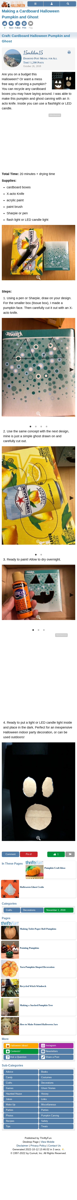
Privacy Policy (38, 1145)
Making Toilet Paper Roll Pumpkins (38, 928)
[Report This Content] (70, 854)
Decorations (29, 910)
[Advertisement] (38, 143)
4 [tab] (46, 426)
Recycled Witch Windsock (33, 986)
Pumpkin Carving (50, 1115)
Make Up (10, 1104)
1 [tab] (30, 426)
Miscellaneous (48, 1104)
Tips (8, 1126)
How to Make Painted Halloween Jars (39, 1024)
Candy (9, 1077)
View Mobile (47, 1141)
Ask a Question (18, 1057)
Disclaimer (22, 1145)
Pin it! (29, 854)
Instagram (50, 1045)
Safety (44, 1121)
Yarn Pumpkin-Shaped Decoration (37, 967)
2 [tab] (36, 426)
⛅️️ (63, 1149)
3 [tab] (41, 426)
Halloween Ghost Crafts (32, 887)
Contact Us (54, 1145)
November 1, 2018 (55, 910)
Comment (11, 854)
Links (44, 1099)
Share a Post (52, 1057)
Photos (9, 1115)
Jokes (9, 1099)
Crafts (9, 910)
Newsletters (51, 1051)
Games (9, 1088)
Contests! (15, 1051)
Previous (5, 369)
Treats (44, 1126)
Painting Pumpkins (29, 948)
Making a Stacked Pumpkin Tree (36, 1005)
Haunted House (14, 1093)
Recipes (10, 1121)
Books (44, 1071)
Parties (9, 1110)
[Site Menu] (35, 3)
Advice (9, 1071)
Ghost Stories (48, 1088)
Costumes (46, 1077)
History (45, 1093)
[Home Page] (13, 2)
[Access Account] (51, 3)
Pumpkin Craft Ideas (54, 868)
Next (71, 369)
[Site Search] (68, 3)
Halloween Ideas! (17, 1045)
